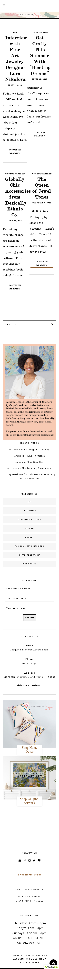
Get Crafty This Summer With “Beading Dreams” (40, 55)
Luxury (29, 537)
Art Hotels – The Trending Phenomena (29, 468)
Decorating (29, 510)
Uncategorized (15, 174)
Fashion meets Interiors (29, 546)
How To (29, 528)
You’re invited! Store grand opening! (29, 449)
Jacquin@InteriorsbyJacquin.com (29, 649)
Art (15, 32)
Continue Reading (15, 151)
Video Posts (29, 564)
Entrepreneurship (29, 555)
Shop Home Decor (29, 874)
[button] (4, 5)
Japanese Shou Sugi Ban (29, 462)
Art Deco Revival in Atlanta (29, 455)
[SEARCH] (52, 324)
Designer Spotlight (29, 519)
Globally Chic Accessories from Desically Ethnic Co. (18, 197)
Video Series (39, 32)
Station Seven (29, 962)
